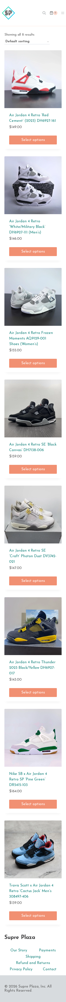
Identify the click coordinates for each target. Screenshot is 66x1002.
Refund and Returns (33, 963)
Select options (33, 140)
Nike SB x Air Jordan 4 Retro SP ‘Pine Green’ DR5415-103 (28, 779)
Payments (47, 950)
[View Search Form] (44, 13)
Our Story (18, 950)
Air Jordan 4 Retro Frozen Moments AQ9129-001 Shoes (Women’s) (31, 338)
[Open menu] (62, 13)
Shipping (33, 957)
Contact (49, 969)
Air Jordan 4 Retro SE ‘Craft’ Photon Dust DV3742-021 (32, 556)
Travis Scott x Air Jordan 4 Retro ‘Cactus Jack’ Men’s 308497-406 (31, 891)
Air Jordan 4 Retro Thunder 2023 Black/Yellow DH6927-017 (32, 667)
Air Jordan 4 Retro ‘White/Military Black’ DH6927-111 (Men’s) (27, 227)
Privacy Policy (21, 969)
